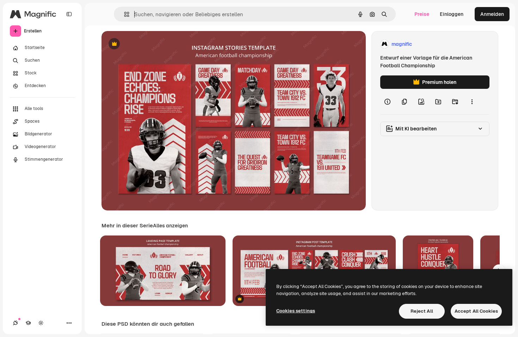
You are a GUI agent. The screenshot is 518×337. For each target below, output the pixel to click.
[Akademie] (28, 323)
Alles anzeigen (170, 225)
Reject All (422, 311)
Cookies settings (295, 311)
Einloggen (451, 14)
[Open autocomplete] (124, 14)
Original (146, 44)
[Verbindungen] (15, 323)
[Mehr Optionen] (472, 101)
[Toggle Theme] (41, 323)
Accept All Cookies (476, 311)
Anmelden (492, 14)
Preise (421, 14)
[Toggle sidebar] (69, 14)
